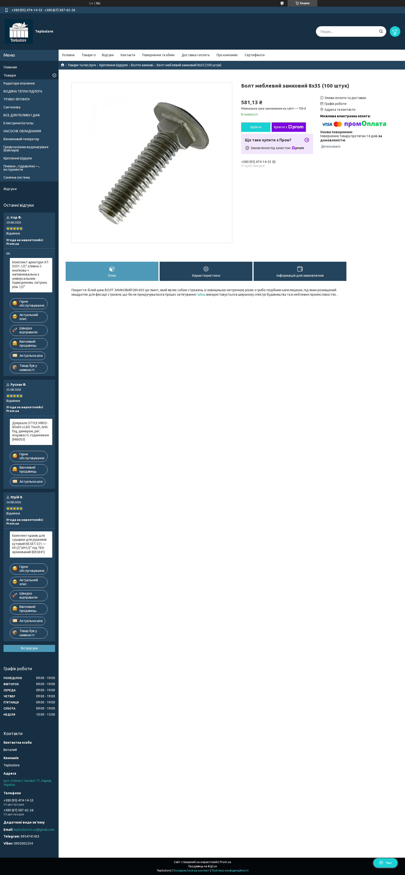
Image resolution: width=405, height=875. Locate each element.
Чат (389, 863)
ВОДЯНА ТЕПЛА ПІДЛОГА (23, 91)
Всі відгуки (29, 648)
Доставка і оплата (196, 55)
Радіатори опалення (19, 83)
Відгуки (108, 55)
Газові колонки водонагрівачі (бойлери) (26, 148)
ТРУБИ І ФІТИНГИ (17, 99)
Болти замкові (142, 65)
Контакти (128, 55)
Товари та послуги (82, 65)
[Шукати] (381, 31)
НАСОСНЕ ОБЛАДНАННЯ (22, 131)
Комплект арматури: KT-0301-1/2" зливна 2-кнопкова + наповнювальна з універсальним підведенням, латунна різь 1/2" (30, 274)
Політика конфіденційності (230, 870)
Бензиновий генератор (21, 139)
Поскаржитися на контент (191, 870)
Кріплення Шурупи (113, 65)
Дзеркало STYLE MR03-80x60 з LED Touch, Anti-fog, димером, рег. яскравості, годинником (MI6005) (30, 431)
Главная (10, 67)
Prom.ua (225, 862)
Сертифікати (255, 55)
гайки (200, 294)
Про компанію (227, 55)
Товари (87, 55)
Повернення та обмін (158, 55)
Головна (68, 55)
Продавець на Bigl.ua (202, 866)
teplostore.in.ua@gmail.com (34, 829)
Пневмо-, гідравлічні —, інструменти (22, 167)
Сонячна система (17, 177)
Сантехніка (12, 107)
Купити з (280, 127)
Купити (256, 127)
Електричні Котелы (19, 123)
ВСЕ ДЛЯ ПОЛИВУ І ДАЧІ (22, 115)
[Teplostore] (19, 31)
